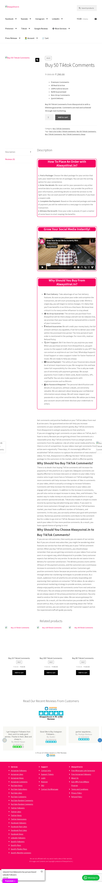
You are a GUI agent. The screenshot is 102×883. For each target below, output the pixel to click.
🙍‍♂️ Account (29, 38)
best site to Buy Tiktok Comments (62, 131)
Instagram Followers (19, 770)
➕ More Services (59, 28)
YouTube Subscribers (19, 789)
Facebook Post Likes (19, 830)
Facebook (9, 19)
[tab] (19, 152)
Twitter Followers (18, 808)
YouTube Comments (18, 797)
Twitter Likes (16, 811)
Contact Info (46, 770)
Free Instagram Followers (81, 774)
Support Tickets (47, 774)
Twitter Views (16, 815)
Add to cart (63, 117)
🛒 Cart (45, 38)
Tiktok (24, 28)
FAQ (42, 785)
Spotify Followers (18, 841)
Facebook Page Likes (19, 826)
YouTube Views (17, 785)
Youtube (24, 19)
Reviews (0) (10, 159)
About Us (74, 778)
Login (43, 778)
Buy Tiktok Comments (53, 134)
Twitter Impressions (18, 819)
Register (44, 782)
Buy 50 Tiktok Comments (86, 131)
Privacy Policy (76, 793)
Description (10, 152)
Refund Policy (76, 797)
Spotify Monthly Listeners (21, 853)
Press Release (11, 38)
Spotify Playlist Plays (19, 849)
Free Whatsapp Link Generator (83, 770)
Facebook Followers (18, 823)
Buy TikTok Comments (61, 128)
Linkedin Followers (18, 838)
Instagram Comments (19, 782)
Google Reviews (41, 28)
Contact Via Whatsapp (49, 789)
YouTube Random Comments (22, 800)
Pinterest (9, 28)
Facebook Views (17, 834)
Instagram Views (17, 778)
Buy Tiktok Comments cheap (74, 134)
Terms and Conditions (79, 789)
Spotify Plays (16, 845)
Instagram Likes (17, 774)
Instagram (39, 19)
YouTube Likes (16, 793)
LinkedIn (55, 19)
